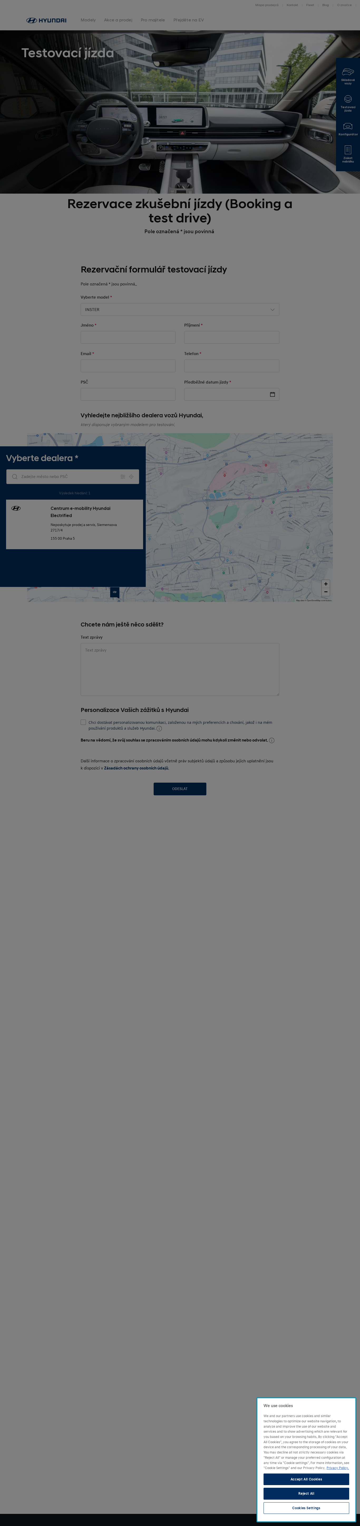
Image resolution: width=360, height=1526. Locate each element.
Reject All (306, 1493)
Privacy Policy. (338, 1468)
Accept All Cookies (306, 1479)
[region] (306, 1460)
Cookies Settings (306, 1508)
